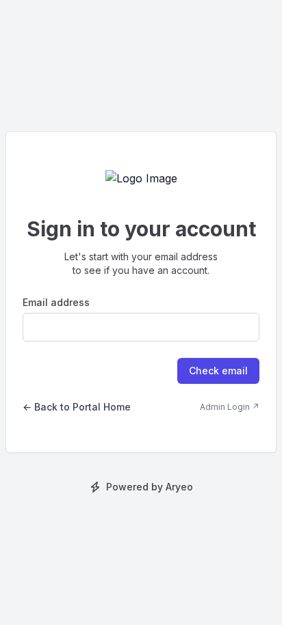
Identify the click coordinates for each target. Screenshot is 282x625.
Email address (56, 302)
